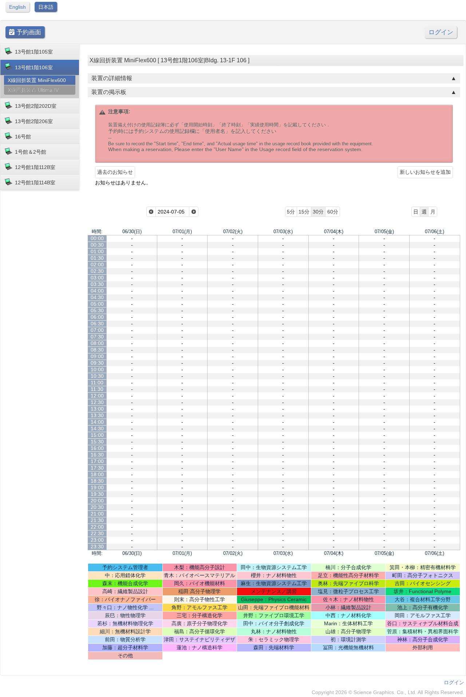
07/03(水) (283, 231)
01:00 (97, 251)
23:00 (97, 540)
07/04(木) (333, 231)
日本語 (46, 7)
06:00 (97, 317)
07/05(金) (384, 231)
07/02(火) (232, 231)
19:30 (97, 494)
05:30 (97, 310)
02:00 (97, 264)
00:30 (97, 245)
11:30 (97, 389)
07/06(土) (434, 231)
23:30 (97, 546)
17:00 (97, 461)
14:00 (97, 422)
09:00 (97, 356)
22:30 (97, 533)
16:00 (97, 448)
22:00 (97, 527)
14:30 (97, 428)
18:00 (97, 474)
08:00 (97, 343)
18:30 (97, 481)
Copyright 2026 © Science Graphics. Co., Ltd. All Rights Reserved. (388, 692)
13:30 (97, 415)
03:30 (97, 284)
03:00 (97, 278)
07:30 (97, 337)
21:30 (97, 520)
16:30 (97, 455)
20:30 (97, 507)
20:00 (97, 501)
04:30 (97, 297)
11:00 (97, 382)
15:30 (97, 442)
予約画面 (28, 32)
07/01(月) (182, 231)
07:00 (97, 330)
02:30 (97, 271)
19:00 (97, 487)
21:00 (97, 514)
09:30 (97, 363)
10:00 (97, 369)
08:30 (97, 350)
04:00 (97, 291)
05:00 (97, 304)
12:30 (97, 402)
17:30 (97, 468)
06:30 (97, 323)
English (17, 7)
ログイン (441, 32)
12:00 (97, 396)
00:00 (97, 238)
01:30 (97, 258)
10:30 (97, 376)
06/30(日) (132, 231)
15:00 (97, 435)
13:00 (97, 409)
